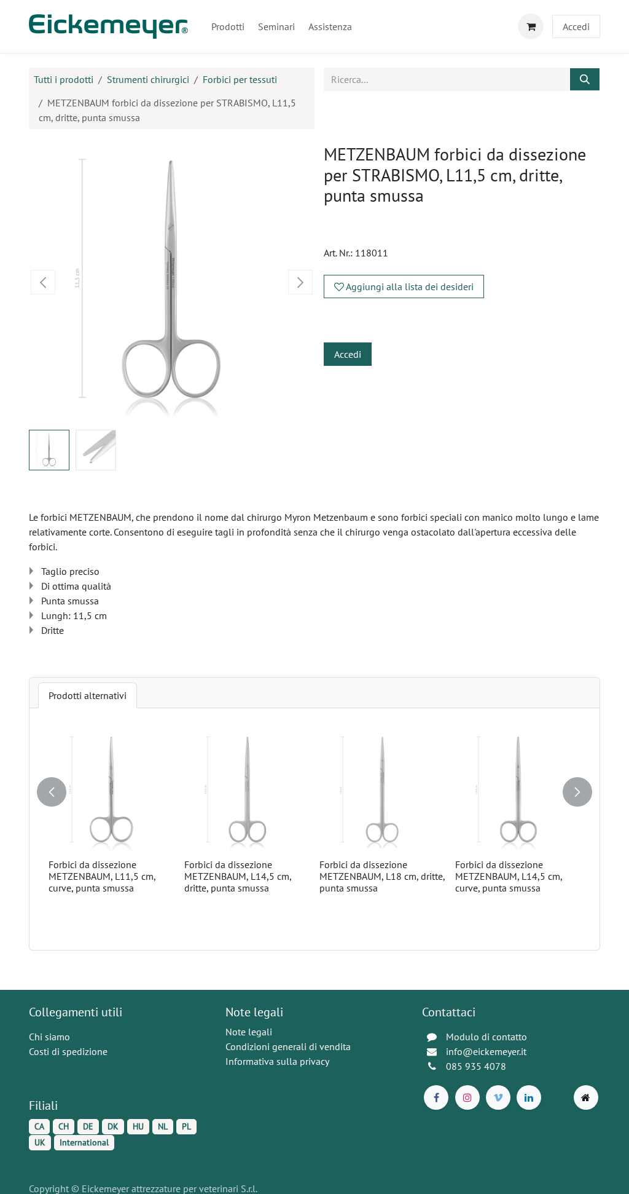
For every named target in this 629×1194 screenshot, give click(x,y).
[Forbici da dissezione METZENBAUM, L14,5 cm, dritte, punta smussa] (247, 791)
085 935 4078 (476, 1066)
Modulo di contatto (486, 1036)
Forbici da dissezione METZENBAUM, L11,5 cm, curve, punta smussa (102, 876)
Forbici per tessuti (240, 79)
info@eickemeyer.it (486, 1051)
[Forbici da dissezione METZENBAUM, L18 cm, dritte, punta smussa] (382, 791)
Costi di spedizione (68, 1051)
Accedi (576, 26)
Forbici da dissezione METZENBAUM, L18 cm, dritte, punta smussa (382, 876)
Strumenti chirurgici (148, 79)
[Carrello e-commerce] (531, 26)
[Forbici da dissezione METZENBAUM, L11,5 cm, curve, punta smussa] (111, 791)
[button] (43, 282)
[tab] (87, 695)
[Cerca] (584, 79)
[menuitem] (227, 26)
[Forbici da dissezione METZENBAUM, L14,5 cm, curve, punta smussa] (518, 791)
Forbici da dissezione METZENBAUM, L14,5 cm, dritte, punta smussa (237, 876)
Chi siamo (49, 1036)
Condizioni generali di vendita (288, 1046)
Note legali (248, 1032)
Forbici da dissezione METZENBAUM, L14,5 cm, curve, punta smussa (508, 876)
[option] (314, 829)
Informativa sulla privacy (277, 1061)
